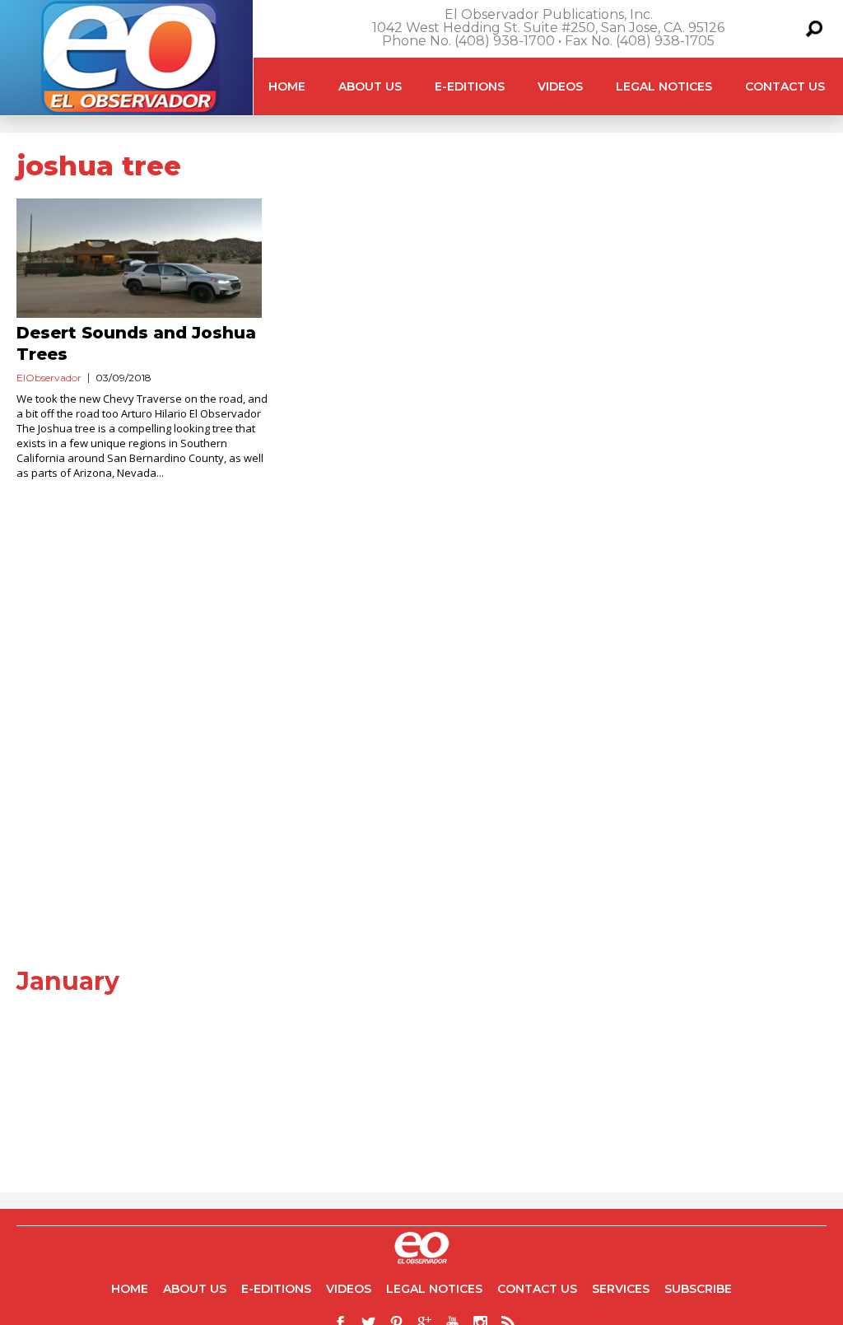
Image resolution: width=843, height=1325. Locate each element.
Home (286, 86)
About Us (370, 86)
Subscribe (698, 1288)
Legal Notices (664, 86)
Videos (560, 86)
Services (621, 1288)
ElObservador (49, 377)
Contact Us (785, 86)
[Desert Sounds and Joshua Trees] (146, 258)
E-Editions (470, 86)
